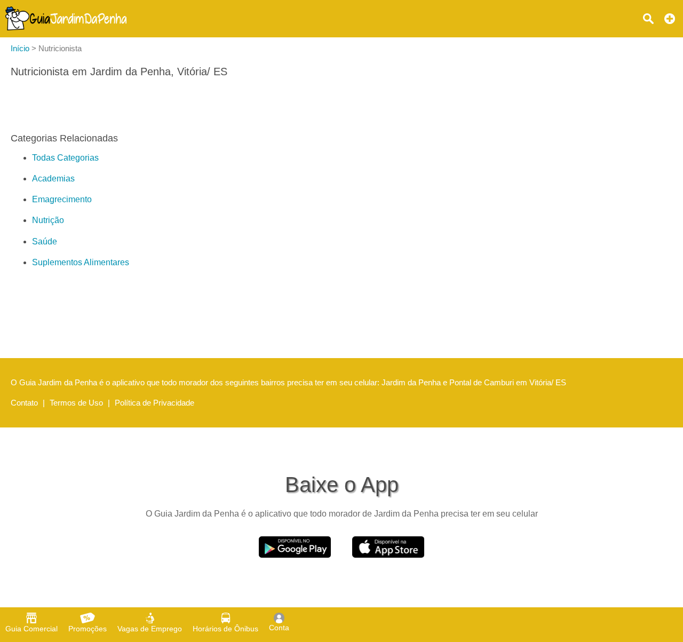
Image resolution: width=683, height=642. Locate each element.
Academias (53, 178)
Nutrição (48, 220)
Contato (24, 402)
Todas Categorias (65, 157)
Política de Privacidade (154, 402)
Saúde (44, 241)
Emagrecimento (62, 199)
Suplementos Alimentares (80, 262)
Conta (279, 627)
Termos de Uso (76, 402)
